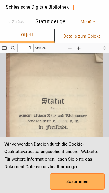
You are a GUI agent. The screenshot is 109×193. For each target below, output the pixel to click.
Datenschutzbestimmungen (52, 166)
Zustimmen (77, 181)
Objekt (27, 34)
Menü (86, 21)
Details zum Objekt (81, 36)
